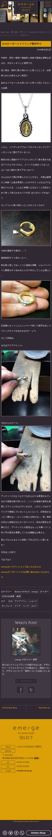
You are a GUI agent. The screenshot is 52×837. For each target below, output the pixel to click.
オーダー (44, 592)
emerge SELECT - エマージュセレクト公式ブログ (26, 7)
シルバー (33, 601)
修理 (19, 596)
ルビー (34, 606)
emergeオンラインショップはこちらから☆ (21, 567)
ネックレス (7, 606)
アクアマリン (21, 601)
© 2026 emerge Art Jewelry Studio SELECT (26, 821)
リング (26, 606)
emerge (34, 592)
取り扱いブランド (19, 32)
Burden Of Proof (37, 32)
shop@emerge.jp (24, 770)
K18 (10, 601)
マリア (17, 606)
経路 (36, 758)
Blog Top (5, 32)
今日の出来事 (8, 596)
